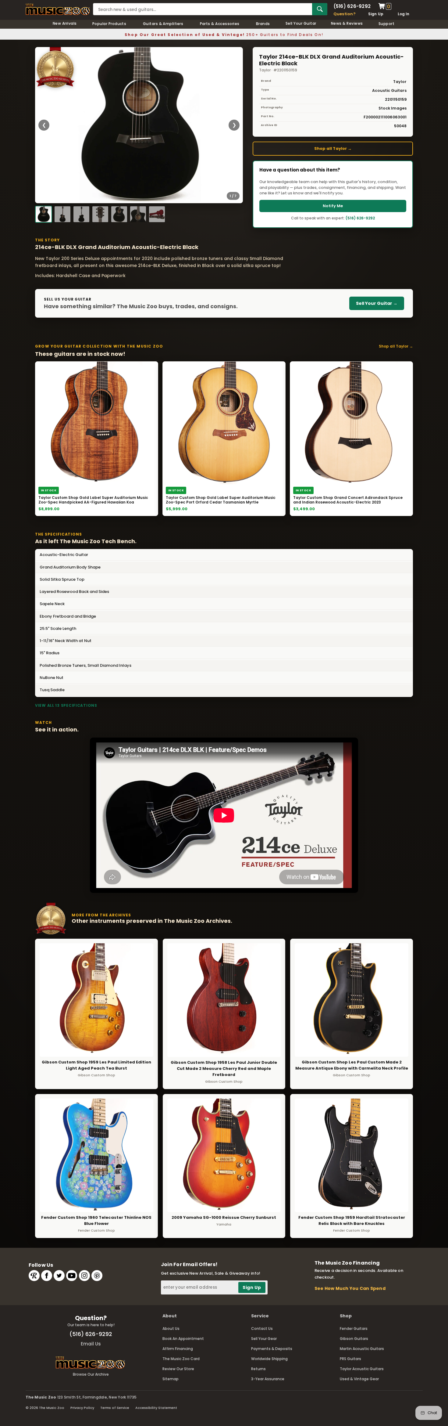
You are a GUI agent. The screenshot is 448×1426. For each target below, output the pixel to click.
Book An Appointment (183, 1338)
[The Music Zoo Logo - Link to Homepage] (58, 9)
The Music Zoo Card (181, 1358)
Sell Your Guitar (301, 23)
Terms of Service (114, 1407)
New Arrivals (65, 23)
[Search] (319, 9)
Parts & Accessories (220, 23)
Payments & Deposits (271, 1348)
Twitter (59, 1275)
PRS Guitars (350, 1358)
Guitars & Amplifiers (163, 23)
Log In (403, 13)
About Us (171, 1328)
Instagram (84, 1275)
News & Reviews (347, 23)
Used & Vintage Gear (359, 1378)
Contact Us (262, 1328)
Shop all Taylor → (333, 148)
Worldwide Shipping (269, 1358)
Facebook (46, 1275)
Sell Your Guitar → (376, 303)
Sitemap (170, 1378)
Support (386, 23)
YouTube (71, 1275)
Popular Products (109, 23)
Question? (344, 14)
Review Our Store (178, 1368)
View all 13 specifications (66, 705)
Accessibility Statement (156, 1407)
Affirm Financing (177, 1348)
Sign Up (376, 13)
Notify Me (333, 206)
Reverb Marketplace (34, 1275)
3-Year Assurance (267, 1378)
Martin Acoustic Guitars (362, 1348)
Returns (258, 1368)
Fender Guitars (354, 1328)
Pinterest (96, 1275)
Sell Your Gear (264, 1338)
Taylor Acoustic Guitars (362, 1368)
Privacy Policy (82, 1407)
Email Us (91, 1344)
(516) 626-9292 (352, 6)
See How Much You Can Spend (350, 1288)
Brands (263, 23)
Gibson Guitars (354, 1338)
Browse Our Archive (91, 1374)
